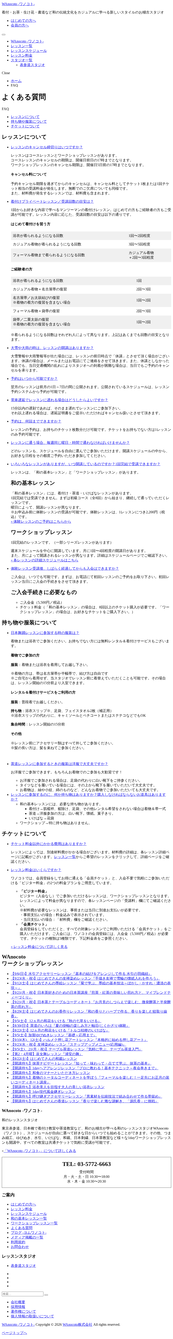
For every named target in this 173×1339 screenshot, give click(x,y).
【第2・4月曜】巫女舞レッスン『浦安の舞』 (47, 1054)
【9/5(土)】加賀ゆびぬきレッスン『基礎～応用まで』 (54, 1035)
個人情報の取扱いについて (32, 1316)
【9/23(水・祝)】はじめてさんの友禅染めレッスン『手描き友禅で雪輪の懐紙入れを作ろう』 (85, 978)
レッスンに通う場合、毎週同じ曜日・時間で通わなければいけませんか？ (70, 443)
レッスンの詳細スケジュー (38, 560)
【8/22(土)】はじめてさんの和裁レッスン (44, 1059)
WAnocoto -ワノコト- (18, 4)
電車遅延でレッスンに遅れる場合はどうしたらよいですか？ (59, 400)
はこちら (71, 560)
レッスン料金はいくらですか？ (36, 870)
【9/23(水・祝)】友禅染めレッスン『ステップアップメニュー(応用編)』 (68, 1044)
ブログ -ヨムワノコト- (28, 1232)
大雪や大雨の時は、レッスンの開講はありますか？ (52, 348)
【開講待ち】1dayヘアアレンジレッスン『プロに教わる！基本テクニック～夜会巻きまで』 (84, 1068)
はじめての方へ (23, 20)
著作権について (23, 1311)
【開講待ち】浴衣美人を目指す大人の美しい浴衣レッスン (58, 1087)
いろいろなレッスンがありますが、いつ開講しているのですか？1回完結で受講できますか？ (85, 464)
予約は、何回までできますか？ (36, 421)
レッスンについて (25, 117)
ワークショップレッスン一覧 (34, 1223)
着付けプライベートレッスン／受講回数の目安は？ (52, 201)
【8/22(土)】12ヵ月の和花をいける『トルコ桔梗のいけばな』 (60, 1030)
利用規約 (18, 1242)
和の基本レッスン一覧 (29, 1218)
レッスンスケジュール (29, 51)
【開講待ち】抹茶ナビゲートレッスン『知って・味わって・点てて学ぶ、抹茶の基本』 (81, 1063)
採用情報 (18, 1307)
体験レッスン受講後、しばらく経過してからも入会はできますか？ (65, 568)
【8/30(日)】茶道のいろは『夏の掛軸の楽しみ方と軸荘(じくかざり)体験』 (70, 1026)
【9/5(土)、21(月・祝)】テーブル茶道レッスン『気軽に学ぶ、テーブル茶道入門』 (76, 1049)
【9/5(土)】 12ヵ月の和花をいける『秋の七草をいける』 (56, 1021)
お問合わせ (20, 1247)
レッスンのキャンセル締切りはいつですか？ (47, 147)
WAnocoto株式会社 (77, 1324)
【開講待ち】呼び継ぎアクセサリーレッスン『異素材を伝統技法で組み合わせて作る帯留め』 (86, 1096)
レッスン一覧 (21, 46)
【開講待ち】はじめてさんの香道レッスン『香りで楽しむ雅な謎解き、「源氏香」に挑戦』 (85, 1101)
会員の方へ (20, 25)
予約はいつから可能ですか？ (34, 378)
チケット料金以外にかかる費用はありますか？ (48, 844)
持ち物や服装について (29, 121)
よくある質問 (21, 1228)
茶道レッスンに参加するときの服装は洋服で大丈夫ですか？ (59, 764)
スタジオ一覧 (21, 60)
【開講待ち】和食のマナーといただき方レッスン (50, 1073)
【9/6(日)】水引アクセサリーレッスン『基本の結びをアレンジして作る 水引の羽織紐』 (81, 974)
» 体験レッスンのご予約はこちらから (41, 521)
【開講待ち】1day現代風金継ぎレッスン (43, 1092)
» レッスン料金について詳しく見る (39, 947)
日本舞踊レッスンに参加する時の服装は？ (45, 633)
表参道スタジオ (32, 65)
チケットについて (25, 126)
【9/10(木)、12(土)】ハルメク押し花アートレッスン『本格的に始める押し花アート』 (79, 1040)
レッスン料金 (21, 55)
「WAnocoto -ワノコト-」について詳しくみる (40, 1151)
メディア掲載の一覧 (27, 1237)
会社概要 (18, 1302)
